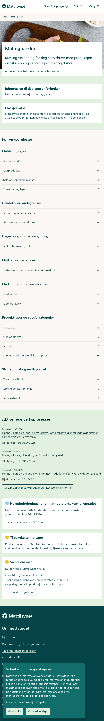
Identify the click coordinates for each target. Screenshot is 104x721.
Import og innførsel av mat (20, 213)
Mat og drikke (17, 17)
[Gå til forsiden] (13, 6)
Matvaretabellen (13, 303)
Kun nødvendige (37, 711)
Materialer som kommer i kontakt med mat (29, 270)
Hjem (4, 17)
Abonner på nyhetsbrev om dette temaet (31, 71)
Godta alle (14, 711)
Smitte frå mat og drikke (18, 246)
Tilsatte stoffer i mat (15, 379)
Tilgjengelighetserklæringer (19, 650)
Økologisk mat (12, 336)
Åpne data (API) (12, 657)
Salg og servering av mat (18, 180)
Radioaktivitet (11, 398)
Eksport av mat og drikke (19, 222)
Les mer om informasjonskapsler (26, 702)
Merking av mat (13, 294)
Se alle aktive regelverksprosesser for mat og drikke (35, 487)
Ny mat (7, 346)
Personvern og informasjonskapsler (24, 644)
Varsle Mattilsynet (18, 592)
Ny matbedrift (12, 161)
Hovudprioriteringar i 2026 (23, 522)
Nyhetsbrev (9, 637)
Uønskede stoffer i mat (17, 388)
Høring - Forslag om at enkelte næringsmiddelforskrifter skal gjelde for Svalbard (51, 473)
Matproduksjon (12, 170)
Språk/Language (54, 6)
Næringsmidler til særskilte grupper (25, 355)
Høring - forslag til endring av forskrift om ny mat (32, 455)
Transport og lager (14, 189)
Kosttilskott (10, 327)
